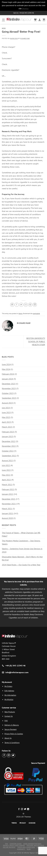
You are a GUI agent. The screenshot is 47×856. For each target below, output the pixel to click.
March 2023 (7, 427)
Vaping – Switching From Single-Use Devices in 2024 (22, 550)
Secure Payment (11, 729)
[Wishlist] (35, 19)
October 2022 (8, 451)
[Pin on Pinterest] (30, 305)
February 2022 (8, 489)
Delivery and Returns (35, 845)
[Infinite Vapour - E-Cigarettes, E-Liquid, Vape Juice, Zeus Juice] (19, 19)
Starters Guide (16, 844)
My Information (10, 695)
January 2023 (7, 436)
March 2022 (7, 484)
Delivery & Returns (12, 725)
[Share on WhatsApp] (12, 305)
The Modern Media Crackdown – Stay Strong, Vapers (21, 542)
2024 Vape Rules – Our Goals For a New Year (21, 564)
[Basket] (44, 19)
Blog (28, 849)
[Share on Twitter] (21, 305)
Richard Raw (25, 38)
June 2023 (6, 412)
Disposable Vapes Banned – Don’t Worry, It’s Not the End (22, 558)
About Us (8, 738)
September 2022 (9, 455)
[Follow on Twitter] (13, 755)
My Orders (8, 686)
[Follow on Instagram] (9, 755)
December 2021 (8, 499)
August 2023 (7, 403)
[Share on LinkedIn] (35, 305)
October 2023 (8, 393)
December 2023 (8, 383)
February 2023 (8, 431)
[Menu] (3, 19)
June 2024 (6, 364)
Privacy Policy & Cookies (14, 734)
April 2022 (6, 479)
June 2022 (6, 470)
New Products (10, 712)
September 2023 (9, 398)
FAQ (6, 720)
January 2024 (7, 379)
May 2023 (6, 417)
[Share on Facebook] (17, 305)
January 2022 (7, 494)
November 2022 (9, 446)
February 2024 (8, 374)
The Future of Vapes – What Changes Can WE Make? (21, 534)
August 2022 (7, 460)
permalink (36, 313)
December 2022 (8, 441)
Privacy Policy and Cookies (14, 845)
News (4, 28)
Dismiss (25, 8)
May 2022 (6, 475)
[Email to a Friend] (26, 305)
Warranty (21, 849)
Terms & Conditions (12, 742)
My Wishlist (9, 699)
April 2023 (6, 422)
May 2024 (6, 369)
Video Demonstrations (32, 844)
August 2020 (7, 518)
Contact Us (9, 716)
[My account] (39, 19)
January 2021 (7, 513)
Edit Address (9, 690)
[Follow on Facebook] (4, 755)
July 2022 (6, 465)
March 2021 (7, 508)
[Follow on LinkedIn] (28, 809)
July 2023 (6, 407)
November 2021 (9, 503)
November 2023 (9, 388)
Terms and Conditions (26, 847)
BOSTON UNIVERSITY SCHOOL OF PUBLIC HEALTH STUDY (35, 341)
